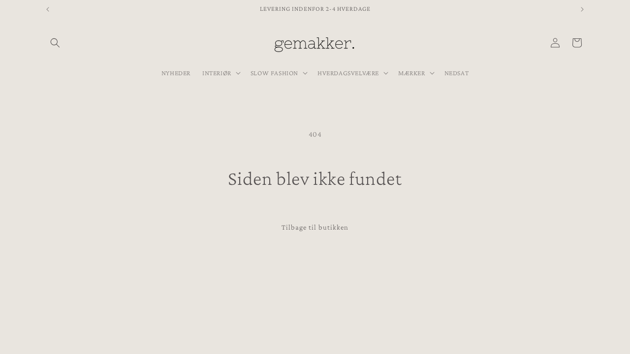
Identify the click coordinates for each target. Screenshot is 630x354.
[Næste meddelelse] (582, 9)
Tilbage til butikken (315, 227)
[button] (55, 43)
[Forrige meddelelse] (48, 9)
